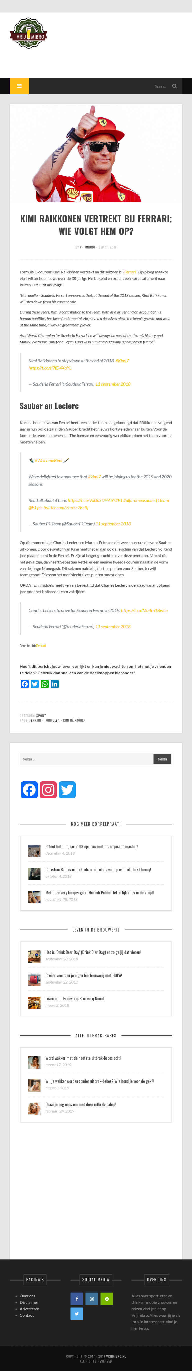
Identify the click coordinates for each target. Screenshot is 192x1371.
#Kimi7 (122, 360)
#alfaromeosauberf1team (146, 500)
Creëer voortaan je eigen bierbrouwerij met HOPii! (84, 975)
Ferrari (130, 271)
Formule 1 (52, 720)
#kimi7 (94, 476)
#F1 (118, 500)
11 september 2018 (112, 384)
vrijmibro (87, 247)
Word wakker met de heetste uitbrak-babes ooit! (83, 1058)
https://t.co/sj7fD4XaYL (50, 368)
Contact (27, 1315)
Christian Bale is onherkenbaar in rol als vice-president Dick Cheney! (98, 869)
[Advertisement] (91, 60)
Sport (41, 715)
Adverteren (29, 1308)
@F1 (32, 507)
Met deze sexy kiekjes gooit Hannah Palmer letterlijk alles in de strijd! (100, 893)
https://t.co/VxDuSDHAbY (91, 500)
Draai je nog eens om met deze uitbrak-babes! (81, 1104)
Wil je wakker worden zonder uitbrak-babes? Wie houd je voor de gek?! (100, 1081)
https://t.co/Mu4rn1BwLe (144, 610)
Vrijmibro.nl (116, 1356)
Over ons (27, 1295)
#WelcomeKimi (48, 460)
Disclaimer (29, 1302)
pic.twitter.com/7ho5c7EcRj (62, 507)
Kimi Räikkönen (74, 720)
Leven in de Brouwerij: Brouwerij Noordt (76, 998)
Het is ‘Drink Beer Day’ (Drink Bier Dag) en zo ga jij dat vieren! (93, 952)
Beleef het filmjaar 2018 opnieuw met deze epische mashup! (92, 846)
